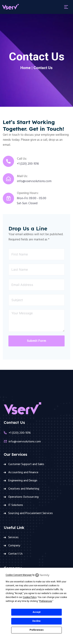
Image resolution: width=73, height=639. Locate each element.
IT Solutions (15, 505)
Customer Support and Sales (26, 464)
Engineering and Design (22, 480)
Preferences (37, 630)
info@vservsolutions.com (25, 441)
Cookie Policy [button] (29, 597)
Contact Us (15, 553)
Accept (36, 612)
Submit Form (36, 341)
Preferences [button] (45, 601)
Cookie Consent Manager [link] (19, 575)
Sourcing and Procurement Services (30, 513)
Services (13, 537)
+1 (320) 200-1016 (20, 433)
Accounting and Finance (23, 472)
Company (14, 545)
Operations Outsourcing (23, 497)
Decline (36, 621)
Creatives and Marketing (23, 488)
